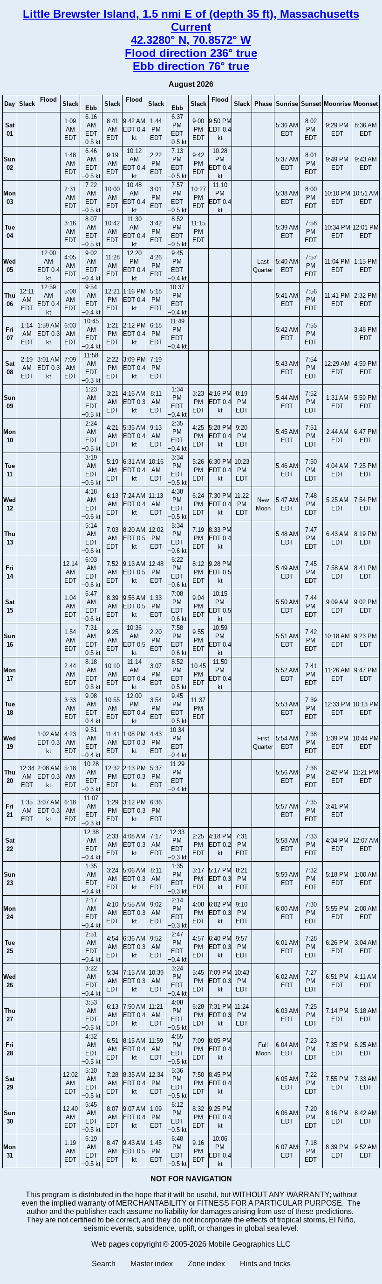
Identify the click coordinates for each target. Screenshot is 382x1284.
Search (104, 1264)
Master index (151, 1264)
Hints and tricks (265, 1264)
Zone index (206, 1264)
